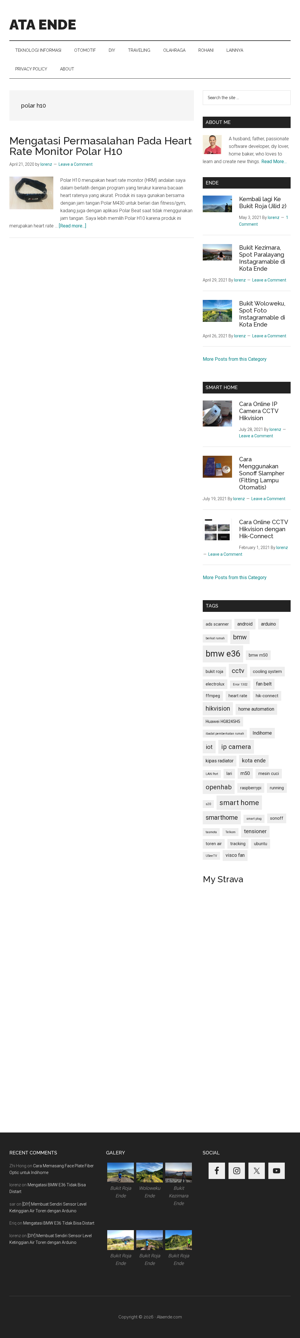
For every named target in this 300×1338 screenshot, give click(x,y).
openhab (219, 787)
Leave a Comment (76, 164)
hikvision (218, 708)
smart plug (254, 819)
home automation (256, 709)
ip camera (236, 746)
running (277, 787)
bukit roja (214, 671)
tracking (238, 843)
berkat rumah (215, 638)
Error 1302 (240, 684)
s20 (208, 804)
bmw (240, 637)
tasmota (211, 832)
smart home (239, 802)
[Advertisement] (101, 296)
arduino (268, 624)
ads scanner (217, 624)
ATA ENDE (42, 24)
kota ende (254, 760)
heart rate (238, 695)
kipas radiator (219, 761)
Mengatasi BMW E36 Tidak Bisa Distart (58, 1223)
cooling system (267, 671)
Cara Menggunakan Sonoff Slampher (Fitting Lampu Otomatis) (261, 473)
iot (209, 746)
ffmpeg (213, 695)
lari (229, 773)
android (245, 624)
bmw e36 (223, 654)
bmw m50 (258, 655)
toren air (214, 843)
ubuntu (260, 843)
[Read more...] (72, 226)
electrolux (215, 684)
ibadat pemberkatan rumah (225, 734)
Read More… (274, 161)
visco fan (235, 855)
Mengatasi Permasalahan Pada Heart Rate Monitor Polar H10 (100, 145)
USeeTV (211, 856)
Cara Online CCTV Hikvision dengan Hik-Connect (263, 529)
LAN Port (212, 774)
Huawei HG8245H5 (223, 721)
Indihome (262, 733)
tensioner (255, 831)
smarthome (222, 817)
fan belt (264, 684)
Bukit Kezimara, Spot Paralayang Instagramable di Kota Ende (262, 258)
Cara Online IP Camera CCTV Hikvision (258, 411)
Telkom (230, 832)
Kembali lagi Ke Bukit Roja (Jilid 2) (263, 203)
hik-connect (267, 695)
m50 (245, 773)
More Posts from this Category (235, 359)
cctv (238, 670)
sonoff (276, 818)
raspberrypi (250, 787)
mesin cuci (268, 773)
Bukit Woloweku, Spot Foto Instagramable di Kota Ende (262, 314)
